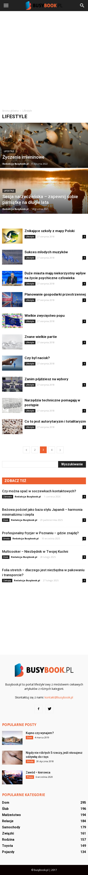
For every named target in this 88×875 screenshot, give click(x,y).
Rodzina (8, 839)
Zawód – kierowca (38, 772)
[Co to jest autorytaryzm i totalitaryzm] (12, 426)
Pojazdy (8, 852)
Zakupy (7, 580)
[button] (82, 5)
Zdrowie (7, 496)
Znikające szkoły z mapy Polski (49, 231)
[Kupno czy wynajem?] (12, 738)
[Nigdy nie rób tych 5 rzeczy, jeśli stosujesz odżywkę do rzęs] (12, 758)
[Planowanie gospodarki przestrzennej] (12, 299)
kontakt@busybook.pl (59, 697)
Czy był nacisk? (37, 358)
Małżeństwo (11, 815)
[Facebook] (38, 709)
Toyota (7, 846)
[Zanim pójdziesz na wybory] (12, 384)
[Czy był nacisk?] (12, 363)
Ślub (5, 809)
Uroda (6, 538)
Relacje (8, 821)
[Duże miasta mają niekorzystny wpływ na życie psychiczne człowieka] (12, 278)
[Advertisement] (44, 59)
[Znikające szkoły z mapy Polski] (12, 236)
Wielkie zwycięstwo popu (45, 315)
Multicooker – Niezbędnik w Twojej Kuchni (35, 551)
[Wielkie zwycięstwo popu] (12, 320)
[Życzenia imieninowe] (44, 158)
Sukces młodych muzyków (46, 252)
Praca (30, 777)
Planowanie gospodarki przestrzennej (55, 294)
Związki (8, 833)
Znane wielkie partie (41, 337)
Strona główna (10, 110)
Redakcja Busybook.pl (15, 163)
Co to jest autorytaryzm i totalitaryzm (55, 421)
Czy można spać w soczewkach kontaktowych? (39, 491)
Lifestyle (9, 151)
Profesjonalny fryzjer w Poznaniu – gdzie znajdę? (40, 533)
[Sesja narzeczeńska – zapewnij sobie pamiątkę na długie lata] (44, 207)
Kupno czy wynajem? (40, 733)
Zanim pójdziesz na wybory (46, 379)
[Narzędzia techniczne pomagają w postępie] (12, 405)
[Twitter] (49, 709)
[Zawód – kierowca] (12, 777)
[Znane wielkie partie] (12, 341)
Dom (5, 520)
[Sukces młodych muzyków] (12, 257)
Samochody (11, 827)
